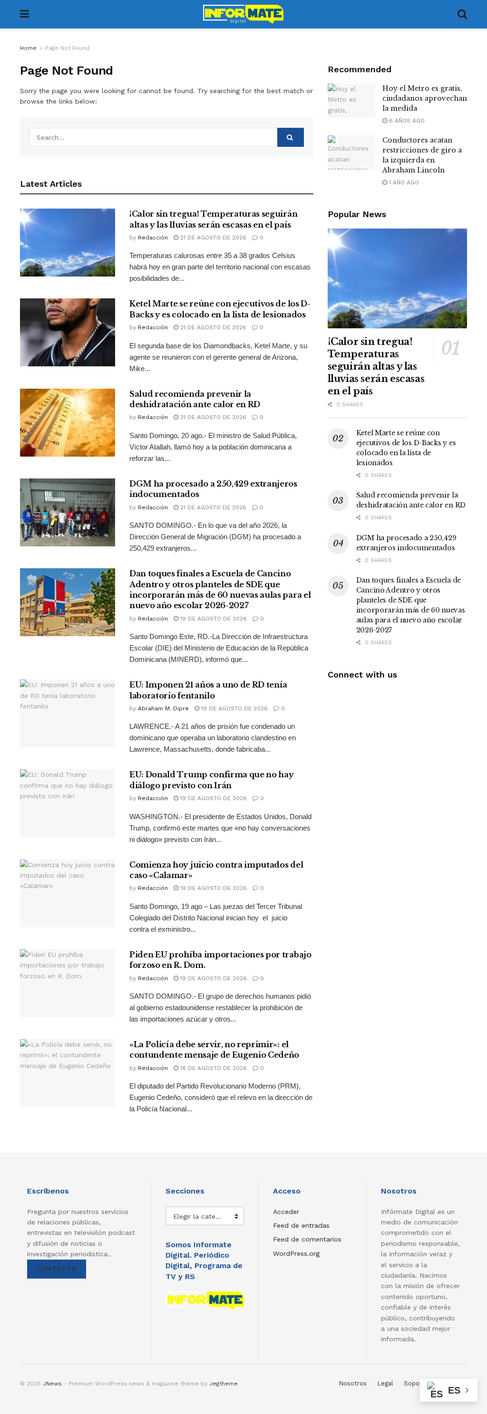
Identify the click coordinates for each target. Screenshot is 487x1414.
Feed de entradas (301, 1225)
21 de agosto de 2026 (212, 237)
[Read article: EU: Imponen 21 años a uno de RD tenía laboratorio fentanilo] (67, 713)
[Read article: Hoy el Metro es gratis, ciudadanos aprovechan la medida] (351, 101)
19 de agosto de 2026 (212, 618)
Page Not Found (67, 48)
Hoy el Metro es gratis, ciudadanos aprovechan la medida (424, 98)
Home (28, 48)
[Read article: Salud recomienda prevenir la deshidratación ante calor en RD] (67, 423)
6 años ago (406, 120)
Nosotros (353, 1383)
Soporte (416, 1383)
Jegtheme (223, 1383)
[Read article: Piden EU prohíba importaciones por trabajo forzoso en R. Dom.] (67, 983)
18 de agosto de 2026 (212, 1068)
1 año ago (403, 182)
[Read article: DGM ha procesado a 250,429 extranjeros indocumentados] (67, 512)
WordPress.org (296, 1253)
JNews (52, 1383)
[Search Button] (462, 14)
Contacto (57, 1268)
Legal (385, 1383)
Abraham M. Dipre (163, 708)
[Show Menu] (24, 14)
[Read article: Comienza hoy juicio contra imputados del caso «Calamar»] (67, 893)
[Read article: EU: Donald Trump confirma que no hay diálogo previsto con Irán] (67, 803)
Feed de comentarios (307, 1239)
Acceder (286, 1211)
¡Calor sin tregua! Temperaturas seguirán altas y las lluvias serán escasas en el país (376, 366)
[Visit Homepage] (243, 14)
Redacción (153, 237)
